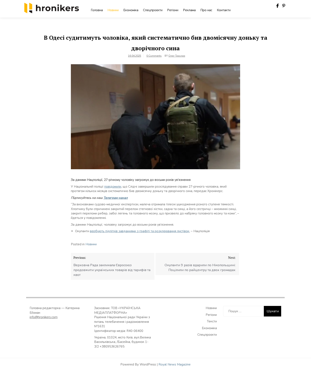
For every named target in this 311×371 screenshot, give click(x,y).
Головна (97, 10)
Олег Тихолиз (176, 55)
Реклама (189, 10)
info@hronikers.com (44, 317)
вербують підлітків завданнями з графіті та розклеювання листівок (139, 231)
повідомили (112, 186)
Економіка (130, 10)
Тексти (212, 321)
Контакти (224, 10)
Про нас (206, 10)
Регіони (172, 10)
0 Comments (154, 55)
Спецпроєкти (152, 10)
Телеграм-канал (115, 198)
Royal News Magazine (174, 364)
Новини (113, 10)
